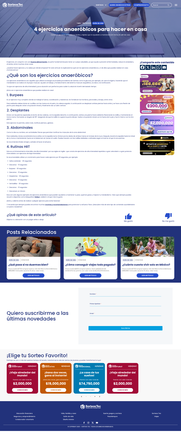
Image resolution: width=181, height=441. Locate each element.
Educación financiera (24, 413)
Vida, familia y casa (68, 413)
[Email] (164, 67)
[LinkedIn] (153, 67)
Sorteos (99, 5)
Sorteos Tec (156, 413)
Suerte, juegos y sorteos (112, 413)
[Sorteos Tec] (90, 406)
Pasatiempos (112, 416)
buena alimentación (39, 62)
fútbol (37, 197)
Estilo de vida (68, 416)
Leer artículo (33, 275)
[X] (147, 67)
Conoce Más (22, 390)
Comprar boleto (141, 5)
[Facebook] (142, 67)
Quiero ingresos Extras (120, 5)
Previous (81, 396)
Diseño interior (68, 419)
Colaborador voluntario (24, 419)
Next (100, 396)
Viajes (156, 416)
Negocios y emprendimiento (24, 416)
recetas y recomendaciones (56, 205)
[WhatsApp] (158, 67)
